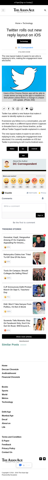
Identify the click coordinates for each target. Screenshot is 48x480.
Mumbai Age (7, 416)
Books (5, 387)
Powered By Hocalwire (9, 475)
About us (6, 423)
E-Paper (5, 441)
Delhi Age (6, 412)
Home (4, 366)
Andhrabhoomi (9, 373)
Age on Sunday (26, 2)
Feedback (6, 445)
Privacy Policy (8, 448)
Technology (24, 41)
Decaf (4, 419)
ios (23, 149)
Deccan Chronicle (10, 369)
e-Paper (17, 2)
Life (3, 427)
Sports (5, 391)
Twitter (12, 149)
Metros (5, 398)
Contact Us (7, 452)
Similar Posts (10, 344)
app (23, 155)
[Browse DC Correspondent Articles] (6, 163)
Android (34, 149)
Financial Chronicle (11, 377)
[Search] (45, 10)
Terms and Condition (11, 437)
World (4, 394)
